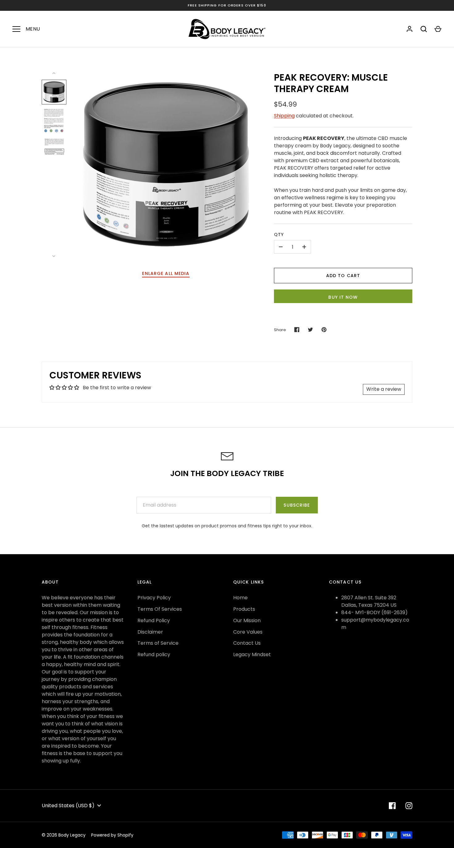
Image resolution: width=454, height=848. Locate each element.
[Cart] (438, 29)
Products (244, 609)
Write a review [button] (383, 389)
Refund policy (153, 654)
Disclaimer (150, 631)
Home (240, 597)
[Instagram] (409, 805)
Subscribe (297, 505)
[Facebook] (392, 805)
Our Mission (247, 620)
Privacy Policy (154, 597)
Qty (279, 234)
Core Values (248, 631)
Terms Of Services (159, 609)
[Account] (409, 29)
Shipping (284, 115)
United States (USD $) (68, 805)
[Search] (424, 29)
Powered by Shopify (112, 835)
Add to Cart (343, 275)
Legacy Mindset (252, 654)
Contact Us (247, 643)
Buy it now (343, 297)
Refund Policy (153, 620)
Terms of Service (158, 643)
